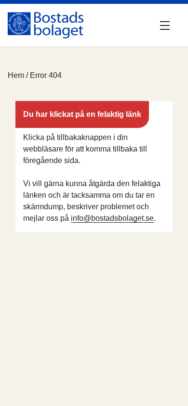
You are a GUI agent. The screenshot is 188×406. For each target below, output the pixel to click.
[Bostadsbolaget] (45, 25)
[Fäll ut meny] (166, 25)
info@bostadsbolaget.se (112, 218)
